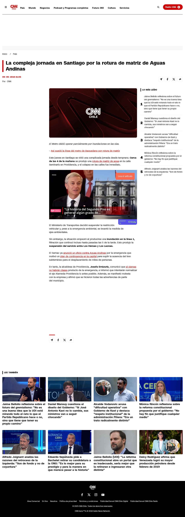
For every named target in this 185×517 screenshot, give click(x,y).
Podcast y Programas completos (71, 7)
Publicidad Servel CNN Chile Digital (114, 501)
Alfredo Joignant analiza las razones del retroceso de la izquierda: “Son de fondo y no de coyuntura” (163, 171)
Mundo (32, 7)
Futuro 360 (98, 7)
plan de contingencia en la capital (78, 256)
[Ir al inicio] (13, 7)
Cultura (112, 7)
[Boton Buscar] (158, 7)
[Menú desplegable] (5, 7)
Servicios (124, 7)
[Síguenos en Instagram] (96, 494)
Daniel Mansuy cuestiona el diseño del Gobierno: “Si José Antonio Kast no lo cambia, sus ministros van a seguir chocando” (162, 123)
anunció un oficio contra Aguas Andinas (84, 253)
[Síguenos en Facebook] (82, 494)
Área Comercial (33, 501)
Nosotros (53, 501)
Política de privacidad (68, 501)
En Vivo (45, 501)
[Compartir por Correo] (161, 79)
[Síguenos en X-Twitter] (89, 494)
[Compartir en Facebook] (167, 79)
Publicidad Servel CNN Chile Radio (144, 501)
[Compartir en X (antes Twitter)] (173, 79)
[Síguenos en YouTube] (103, 494)
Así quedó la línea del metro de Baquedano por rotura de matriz (85, 150)
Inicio (4, 54)
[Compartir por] (180, 79)
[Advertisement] (24, 253)
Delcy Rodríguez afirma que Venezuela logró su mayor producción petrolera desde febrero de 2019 (157, 462)
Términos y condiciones (88, 501)
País (22, 7)
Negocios (45, 7)
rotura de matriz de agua (105, 161)
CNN (9, 81)
